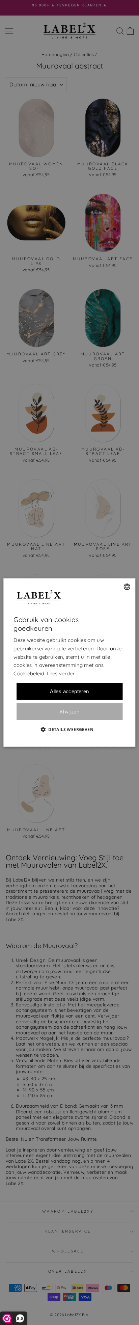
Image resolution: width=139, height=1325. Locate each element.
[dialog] (69, 662)
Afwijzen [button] (69, 711)
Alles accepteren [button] (69, 691)
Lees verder (61, 673)
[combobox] (127, 587)
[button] (69, 729)
